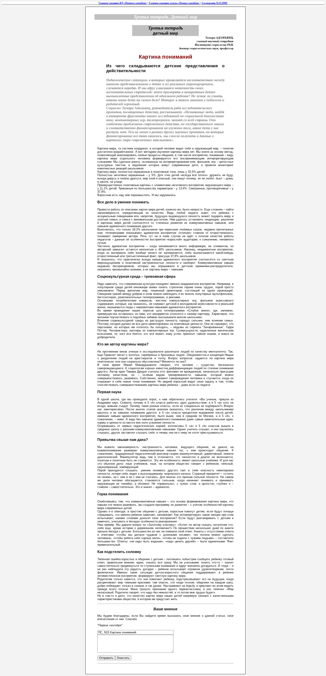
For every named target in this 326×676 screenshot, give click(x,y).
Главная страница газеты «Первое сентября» (174, 3)
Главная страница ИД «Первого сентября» (123, 3)
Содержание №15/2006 (214, 3)
